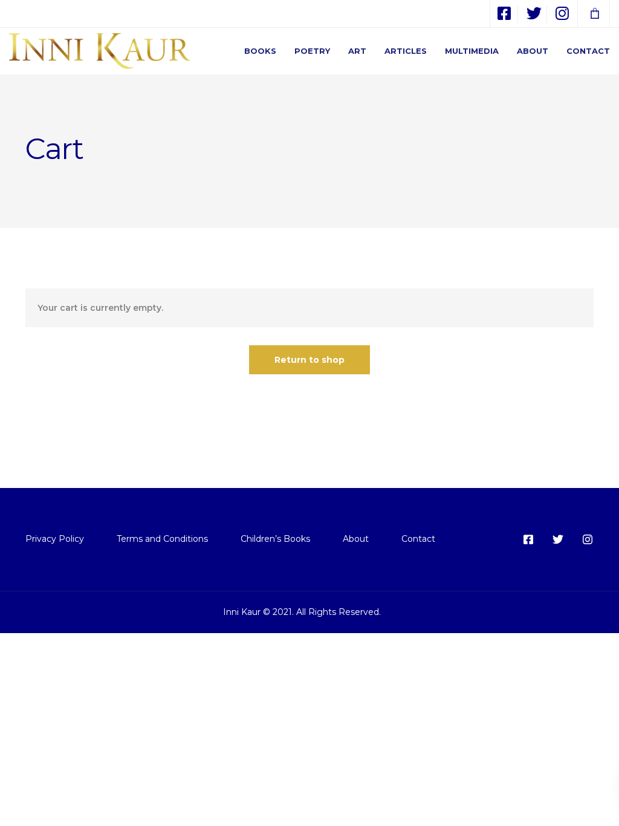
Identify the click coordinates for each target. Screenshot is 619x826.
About (532, 51)
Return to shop (309, 359)
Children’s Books (275, 538)
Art (357, 51)
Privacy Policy (54, 538)
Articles (405, 51)
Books (260, 51)
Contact (588, 51)
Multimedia (472, 51)
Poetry (312, 51)
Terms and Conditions (162, 538)
